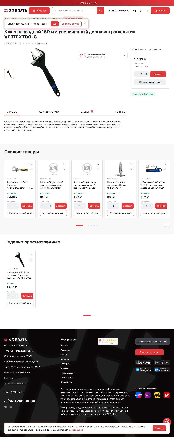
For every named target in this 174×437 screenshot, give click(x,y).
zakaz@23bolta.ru (13, 392)
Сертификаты (66, 377)
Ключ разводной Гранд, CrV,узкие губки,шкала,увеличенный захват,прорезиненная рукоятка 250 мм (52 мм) (19, 185)
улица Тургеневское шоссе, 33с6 (22, 367)
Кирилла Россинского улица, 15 (21, 361)
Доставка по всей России (16, 383)
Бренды (64, 368)
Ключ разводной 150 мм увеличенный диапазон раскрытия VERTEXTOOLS (19, 275)
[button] (167, 225)
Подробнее (77, 429)
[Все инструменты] (167, 395)
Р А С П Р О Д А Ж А (87, 3)
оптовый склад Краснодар (18, 350)
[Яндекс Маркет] (157, 395)
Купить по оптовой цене (20, 213)
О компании (66, 382)
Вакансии (64, 359)
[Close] (85, 22)
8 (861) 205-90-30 (118, 10)
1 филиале (148, 94)
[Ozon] (138, 395)
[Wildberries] (148, 395)
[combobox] (74, 10)
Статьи (63, 354)
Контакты (8, 378)
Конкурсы (65, 350)
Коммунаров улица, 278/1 (18, 356)
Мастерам (65, 363)
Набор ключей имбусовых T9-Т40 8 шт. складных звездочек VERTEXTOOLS (153, 185)
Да (54, 23)
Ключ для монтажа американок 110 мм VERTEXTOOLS (116, 185)
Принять (159, 428)
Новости (64, 345)
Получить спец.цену (150, 82)
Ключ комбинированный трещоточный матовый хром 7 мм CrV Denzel (51, 185)
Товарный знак (67, 373)
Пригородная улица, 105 (17, 372)
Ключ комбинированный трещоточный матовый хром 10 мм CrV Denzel (85, 185)
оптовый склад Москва (16, 345)
